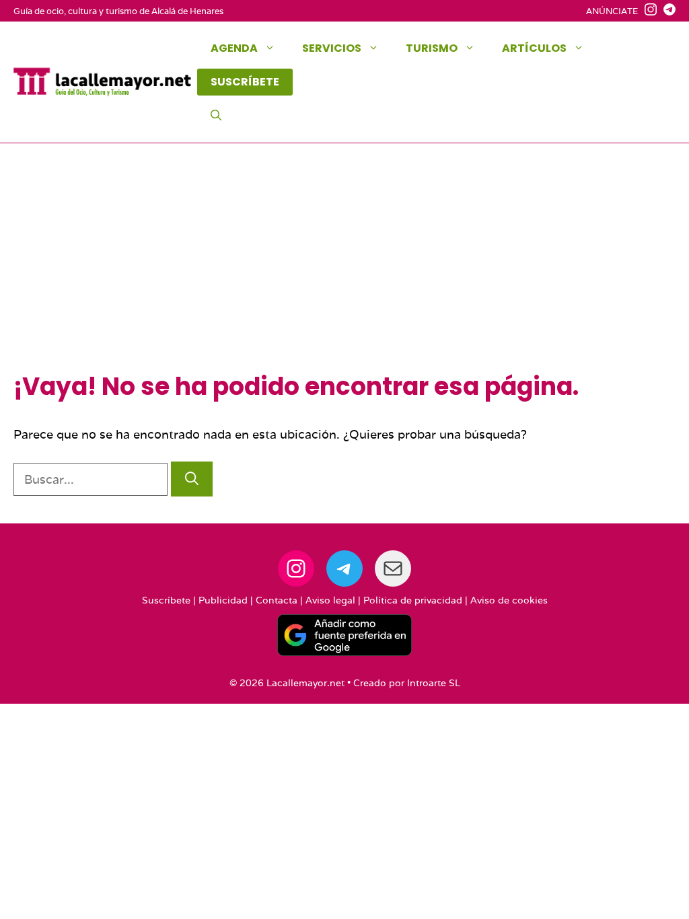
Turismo (432, 48)
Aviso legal (330, 600)
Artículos (534, 48)
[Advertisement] (344, 271)
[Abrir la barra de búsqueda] (216, 116)
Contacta (276, 600)
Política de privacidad (412, 600)
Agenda (234, 48)
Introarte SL (433, 683)
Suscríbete (166, 600)
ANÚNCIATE (612, 11)
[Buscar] (192, 479)
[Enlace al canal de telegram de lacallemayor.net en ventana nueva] (666, 11)
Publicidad (223, 600)
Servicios (331, 48)
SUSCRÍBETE (245, 81)
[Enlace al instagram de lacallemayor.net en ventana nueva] (647, 11)
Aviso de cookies (509, 600)
